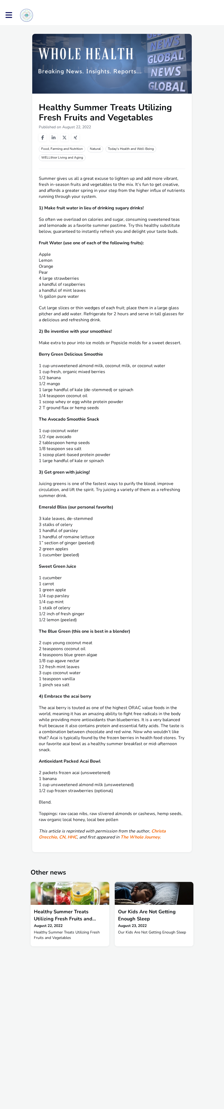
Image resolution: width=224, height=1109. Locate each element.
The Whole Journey (140, 837)
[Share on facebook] (42, 137)
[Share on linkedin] (53, 137)
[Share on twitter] (64, 137)
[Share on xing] (75, 137)
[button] (8, 15)
